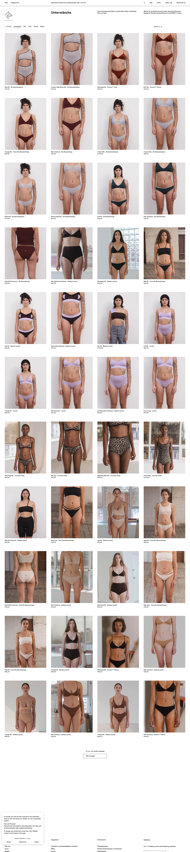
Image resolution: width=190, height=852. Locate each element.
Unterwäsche (17, 26)
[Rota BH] (25, 59)
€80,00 (99, 218)
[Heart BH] (164, 512)
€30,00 (53, 154)
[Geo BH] (118, 318)
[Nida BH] (164, 253)
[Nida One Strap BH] (25, 512)
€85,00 (7, 542)
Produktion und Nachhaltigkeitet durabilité (64, 846)
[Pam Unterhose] (164, 189)
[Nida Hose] (72, 512)
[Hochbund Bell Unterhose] (118, 383)
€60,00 (146, 154)
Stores (7, 849)
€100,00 (100, 154)
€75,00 (7, 89)
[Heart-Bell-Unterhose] (25, 577)
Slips (29, 26)
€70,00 (53, 89)
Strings (36, 26)
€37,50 (53, 348)
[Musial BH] (25, 189)
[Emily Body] (164, 447)
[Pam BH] (118, 189)
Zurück (9, 26)
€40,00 (146, 89)
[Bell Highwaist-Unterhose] (72, 253)
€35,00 (146, 218)
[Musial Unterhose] (72, 189)
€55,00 (53, 218)
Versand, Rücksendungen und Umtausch (109, 849)
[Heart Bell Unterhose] (25, 253)
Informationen (101, 840)
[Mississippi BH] (118, 59)
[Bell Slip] (164, 59)
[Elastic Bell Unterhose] (72, 318)
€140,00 (146, 477)
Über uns (7, 846)
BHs (25, 26)
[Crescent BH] (118, 124)
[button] (7, 3)
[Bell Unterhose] (72, 124)
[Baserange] (9, 16)
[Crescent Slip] (164, 124)
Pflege (53, 849)
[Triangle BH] (25, 124)
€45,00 (53, 477)
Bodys (42, 26)
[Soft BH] (25, 318)
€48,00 (7, 283)
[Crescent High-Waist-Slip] (72, 59)
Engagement (55, 840)
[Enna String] (164, 383)
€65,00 (99, 89)
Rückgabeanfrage (102, 846)
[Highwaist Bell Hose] (118, 447)
